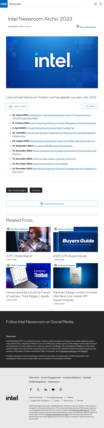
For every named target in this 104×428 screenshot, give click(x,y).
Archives (36, 190)
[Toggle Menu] (95, 4)
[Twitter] (38, 389)
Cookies (57, 401)
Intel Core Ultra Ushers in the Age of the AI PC (54, 158)
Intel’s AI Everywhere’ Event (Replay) (50, 163)
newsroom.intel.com (68, 351)
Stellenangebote (37, 381)
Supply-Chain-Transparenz (40, 401)
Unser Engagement (51, 377)
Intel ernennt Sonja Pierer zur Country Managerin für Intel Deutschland (63, 123)
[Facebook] (30, 389)
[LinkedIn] (45, 389)
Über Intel (34, 377)
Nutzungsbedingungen (55, 397)
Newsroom (15, 3)
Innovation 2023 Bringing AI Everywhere (53, 145)
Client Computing (65, 229)
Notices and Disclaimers (80, 410)
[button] (17, 106)
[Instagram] (60, 389)
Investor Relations (72, 377)
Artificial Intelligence (19, 229)
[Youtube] (53, 389)
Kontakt (87, 377)
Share (92, 106)
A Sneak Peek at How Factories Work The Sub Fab (50, 128)
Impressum (54, 381)
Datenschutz (68, 401)
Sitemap (80, 401)
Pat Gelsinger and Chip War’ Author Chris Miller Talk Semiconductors (62, 141)
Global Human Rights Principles (57, 414)
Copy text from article (54, 203)
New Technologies (17, 190)
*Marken (70, 397)
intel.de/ (84, 351)
